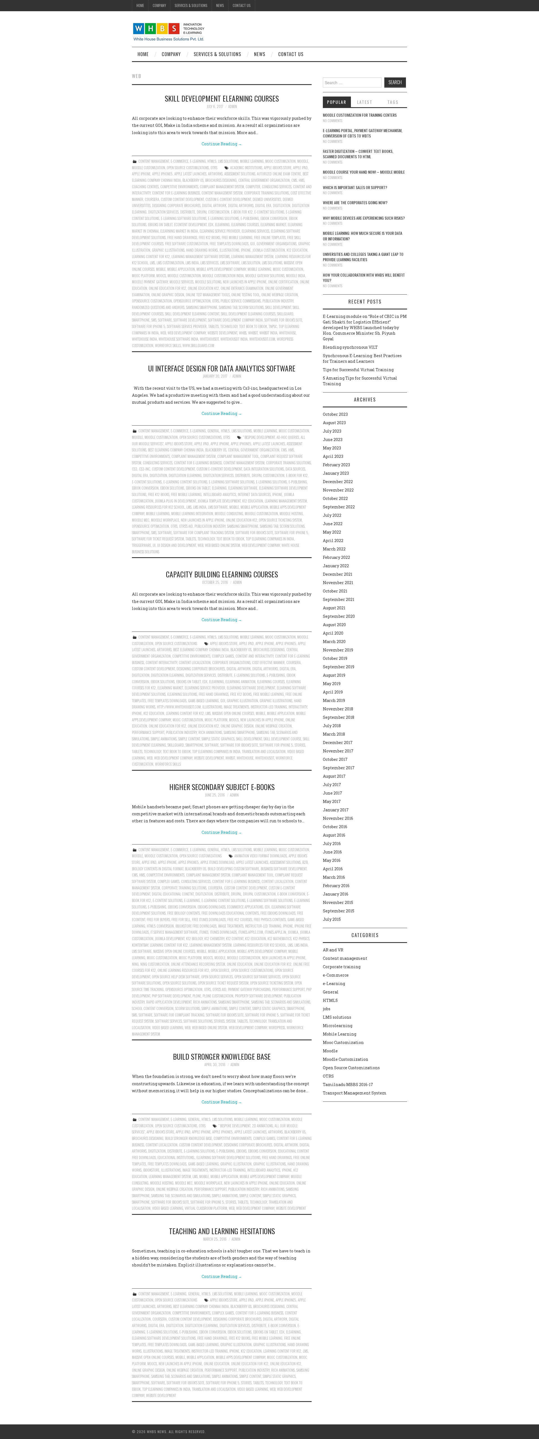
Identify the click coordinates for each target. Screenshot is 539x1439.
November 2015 (338, 902)
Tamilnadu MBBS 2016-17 (348, 1084)
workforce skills (168, 345)
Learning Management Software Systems (201, 256)
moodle (219, 957)
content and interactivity (254, 656)
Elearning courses (245, 224)
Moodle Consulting (229, 513)
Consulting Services (276, 186)
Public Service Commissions (241, 301)
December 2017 (338, 742)
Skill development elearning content (192, 313)
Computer (253, 186)
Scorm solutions (251, 307)
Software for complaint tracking (179, 1015)
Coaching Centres (145, 186)
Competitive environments (179, 186)
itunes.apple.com (250, 932)
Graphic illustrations (168, 250)
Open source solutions (179, 983)
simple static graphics (218, 739)
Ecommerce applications (245, 907)
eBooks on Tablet (160, 224)
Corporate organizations (231, 662)
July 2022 (332, 515)
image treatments (236, 707)
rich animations (210, 732)
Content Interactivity (161, 662)
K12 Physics (301, 938)
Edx (210, 224)
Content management (153, 161)
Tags (393, 102)
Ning (135, 964)
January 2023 (336, 473)
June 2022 (332, 523)
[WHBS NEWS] (168, 31)
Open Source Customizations (188, 167)
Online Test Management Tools (208, 294)
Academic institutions (246, 167)
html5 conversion (160, 926)
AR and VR (333, 950)
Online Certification (283, 281)
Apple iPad (300, 167)
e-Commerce (179, 161)
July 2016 (332, 843)
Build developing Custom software (233, 868)
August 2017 (334, 776)
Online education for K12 (167, 288)
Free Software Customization (186, 243)
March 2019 (334, 700)
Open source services (217, 976)
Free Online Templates (270, 237)
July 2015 (332, 919)
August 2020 (334, 624)
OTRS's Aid (186, 526)
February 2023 (336, 464)
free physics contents (270, 919)
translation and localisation (264, 751)
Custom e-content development (228, 199)
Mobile (161, 269)
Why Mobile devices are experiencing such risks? (364, 218)
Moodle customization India (223, 275)
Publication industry (277, 301)
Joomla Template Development (219, 501)
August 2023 (334, 422)
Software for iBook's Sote (283, 320)
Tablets (213, 326)
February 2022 (336, 557)
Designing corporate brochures (176, 205)
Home (140, 5)
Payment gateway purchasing (249, 989)
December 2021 (337, 574)
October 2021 (335, 591)
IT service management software (174, 932)
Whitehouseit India (234, 339)
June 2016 (332, 852)
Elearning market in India (179, 231)
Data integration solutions (264, 469)
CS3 (134, 469)
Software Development (189, 320)
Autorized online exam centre (279, 173)
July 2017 (332, 784)
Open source (220, 970)
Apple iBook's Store (277, 167)
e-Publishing (250, 218)
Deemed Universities (267, 199)
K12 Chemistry (214, 938)
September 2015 (338, 911)
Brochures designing (221, 180)
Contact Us (242, 5)
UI (154, 545)
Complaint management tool (238, 456)
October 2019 (335, 658)
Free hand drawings (182, 237)
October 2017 (335, 759)
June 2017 (332, 793)
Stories (300, 745)
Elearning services (255, 231)
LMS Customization (170, 262)
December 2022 (338, 481)
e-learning (192, 900)
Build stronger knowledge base (222, 1056)
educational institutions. (176, 1157)
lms (152, 262)
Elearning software (242, 488)
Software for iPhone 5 (148, 326)
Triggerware (141, 545)
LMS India (192, 262)
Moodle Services (181, 281)
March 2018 (334, 734)
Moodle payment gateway (150, 281)
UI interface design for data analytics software (221, 368)
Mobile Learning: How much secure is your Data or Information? (362, 236)
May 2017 (332, 801)
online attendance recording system (198, 964)
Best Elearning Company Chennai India (176, 450)
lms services (209, 262)
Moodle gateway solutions (264, 275)
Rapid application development (168, 1002)
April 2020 (333, 633)
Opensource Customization (152, 301)
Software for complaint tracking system (203, 532)
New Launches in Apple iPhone (244, 281)
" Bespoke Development (259, 437)
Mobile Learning (252, 161)
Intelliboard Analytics (219, 494)
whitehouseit (209, 339)
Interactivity (298, 707)
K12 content (234, 938)
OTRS (214, 167)
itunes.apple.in (275, 932)
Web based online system (222, 545)
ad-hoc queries (288, 437)
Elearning (222, 224)
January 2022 (336, 565)
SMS (153, 320)
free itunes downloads (209, 919)
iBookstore (151, 1170)
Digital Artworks (240, 205)
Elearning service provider (220, 231)
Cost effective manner (268, 662)
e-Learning (198, 161)
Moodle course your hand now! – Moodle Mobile (364, 172)
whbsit (253, 333)
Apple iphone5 (162, 173)
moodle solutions (208, 281)
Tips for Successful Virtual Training (358, 369)
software (165, 320)
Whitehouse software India (178, 339)
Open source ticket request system (223, 983)
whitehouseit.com (262, 339)
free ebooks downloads (278, 913)
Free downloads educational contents (230, 913)
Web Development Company (187, 333)
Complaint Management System (222, 186)
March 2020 (334, 641)
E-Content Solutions (269, 212)
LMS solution (250, 262)
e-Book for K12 (242, 212)
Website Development (222, 333)
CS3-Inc (144, 469)
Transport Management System (355, 1093)
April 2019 (333, 692)
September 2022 (339, 506)
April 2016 (333, 868)
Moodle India (295, 275)
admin (232, 106)
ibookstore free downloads (195, 926)
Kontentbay (140, 945)
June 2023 (332, 439)
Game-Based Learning (203, 700)
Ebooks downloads (211, 907)
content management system (222, 193)
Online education (239, 964)
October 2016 (335, 826)
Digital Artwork (214, 205)
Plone (197, 996)
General (213, 430)
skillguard (285, 313)
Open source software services (257, 976)
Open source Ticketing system (280, 520)
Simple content (189, 739)
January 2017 (336, 810)
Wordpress (277, 1027)
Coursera (152, 199)
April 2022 (333, 540)
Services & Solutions (191, 5)
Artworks (215, 173)
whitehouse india (144, 339)
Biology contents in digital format (157, 868)
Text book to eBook (253, 326)
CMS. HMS (297, 180)
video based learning (167, 1027)
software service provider (187, 326)
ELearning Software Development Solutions (228, 1157)
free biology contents (183, 913)
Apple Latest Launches (190, 173)
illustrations (229, 250)
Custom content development (182, 199)
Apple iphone (141, 173)
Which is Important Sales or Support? (355, 187)
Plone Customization (218, 996)
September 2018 (338, 717)
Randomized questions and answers (158, 307)
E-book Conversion (291, 894)
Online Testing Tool (245, 294)
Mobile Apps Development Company (221, 269)
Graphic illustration (242, 700)
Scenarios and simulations (290, 1002)
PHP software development (171, 996)
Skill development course (282, 739)
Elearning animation (240, 681)
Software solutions (198, 1021)
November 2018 (338, 709)
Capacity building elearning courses (222, 574)
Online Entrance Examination (242, 288)
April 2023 (333, 456)
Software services (168, 1021)
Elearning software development (251, 687)
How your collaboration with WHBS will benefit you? (364, 277)
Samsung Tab (228, 307)
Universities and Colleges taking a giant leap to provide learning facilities (363, 257)
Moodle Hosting (291, 513)
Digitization (281, 205)
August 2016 (334, 835)
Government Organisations (276, 243)
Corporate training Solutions (266, 193)
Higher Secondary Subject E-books (222, 786)
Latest (365, 102)
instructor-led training (269, 707)
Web (163, 333)
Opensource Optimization (192, 301)
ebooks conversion (182, 907)
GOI (252, 243)
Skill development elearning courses (222, 98)
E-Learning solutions (223, 218)
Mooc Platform (143, 275)
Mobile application (181, 269)
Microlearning (337, 1025)
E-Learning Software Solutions (183, 218)
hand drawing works (202, 250)
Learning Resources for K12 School (158, 507)
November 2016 (338, 818)
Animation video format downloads (260, 856)
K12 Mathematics (279, 938)
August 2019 (334, 675)
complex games (223, 656)
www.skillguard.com (198, 345)
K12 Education (297, 250)
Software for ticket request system (158, 538)
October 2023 (335, 414)
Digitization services (163, 212)
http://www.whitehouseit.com (179, 707)
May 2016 (332, 860)
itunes (203, 932)
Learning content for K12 (151, 256)
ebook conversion (274, 218)
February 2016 (336, 885)
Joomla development (169, 938)
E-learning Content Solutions (185, 482)
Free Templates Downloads (229, 243)
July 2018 (332, 725)
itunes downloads (223, 932)
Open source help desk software (176, 976)
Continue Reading (222, 143)
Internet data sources (254, 494)
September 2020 (339, 616)
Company (159, 5)
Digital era (263, 205)
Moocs (161, 275)
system (231, 1021)
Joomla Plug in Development (175, 501)
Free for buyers (158, 919)
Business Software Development (284, 868)
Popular (336, 102)
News (220, 5)
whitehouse (287, 333)
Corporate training (341, 966)
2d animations (262, 1125)
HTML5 (211, 161)
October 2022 (335, 498)
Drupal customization (213, 212)
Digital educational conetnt (173, 894)
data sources (295, 469)
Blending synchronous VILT (350, 347)
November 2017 (338, 751)
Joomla (293, 932)
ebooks (241, 1151)
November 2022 (338, 490)
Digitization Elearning (185, 475)
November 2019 (338, 650)
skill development (278, 307)
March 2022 (334, 549)
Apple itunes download (217, 862)
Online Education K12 (203, 288)
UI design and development (176, 545)
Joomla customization (268, 250)
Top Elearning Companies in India (270, 538)
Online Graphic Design (167, 294)
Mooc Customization (280, 161)
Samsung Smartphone (201, 307)
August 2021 (334, 608)
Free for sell (181, 919)
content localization (195, 662)
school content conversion (152, 1008)
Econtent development (190, 224)
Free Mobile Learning (237, 237)
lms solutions (272, 262)
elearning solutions (182, 694)
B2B (305, 862)
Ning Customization (154, 964)
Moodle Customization (148, 167)
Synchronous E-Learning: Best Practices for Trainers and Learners (362, 358)
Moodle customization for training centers (360, 115)
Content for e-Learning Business (176, 193)
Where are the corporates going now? (355, 202)
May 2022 (332, 532)
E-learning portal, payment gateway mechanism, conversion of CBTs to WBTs (362, 133)
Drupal (236, 894)
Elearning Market (273, 224)
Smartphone (141, 320)
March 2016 (334, 877)
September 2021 (338, 599)
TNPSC (273, 326)
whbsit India (268, 333)
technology (228, 326)
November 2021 (338, 582)
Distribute (187, 212)
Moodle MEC (140, 520)
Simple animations (164, 739)
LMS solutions (228, 161)
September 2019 (338, 666)
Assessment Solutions (239, 173)
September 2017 (339, 767)
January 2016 (335, 894)
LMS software (230, 262)
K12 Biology (194, 938)
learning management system (252, 256)
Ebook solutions (172, 488)
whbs (242, 333)
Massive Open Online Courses (233, 713)
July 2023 (332, 431)
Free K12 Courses (239, 919)
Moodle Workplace (165, 520)
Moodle (302, 161)
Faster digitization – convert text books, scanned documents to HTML (358, 154)
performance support (148, 732)
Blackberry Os (193, 180)
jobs (326, 1008)
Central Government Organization (264, 180)
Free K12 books (209, 237)
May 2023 (332, 448)
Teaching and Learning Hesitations (222, 1230)
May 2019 (332, 683)
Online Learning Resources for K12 (183, 970)
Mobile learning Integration (192, 513)
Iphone (246, 250)
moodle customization (184, 275)
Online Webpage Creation (279, 294)
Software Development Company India (235, 320)
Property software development (258, 996)
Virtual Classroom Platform (206, 1208)
